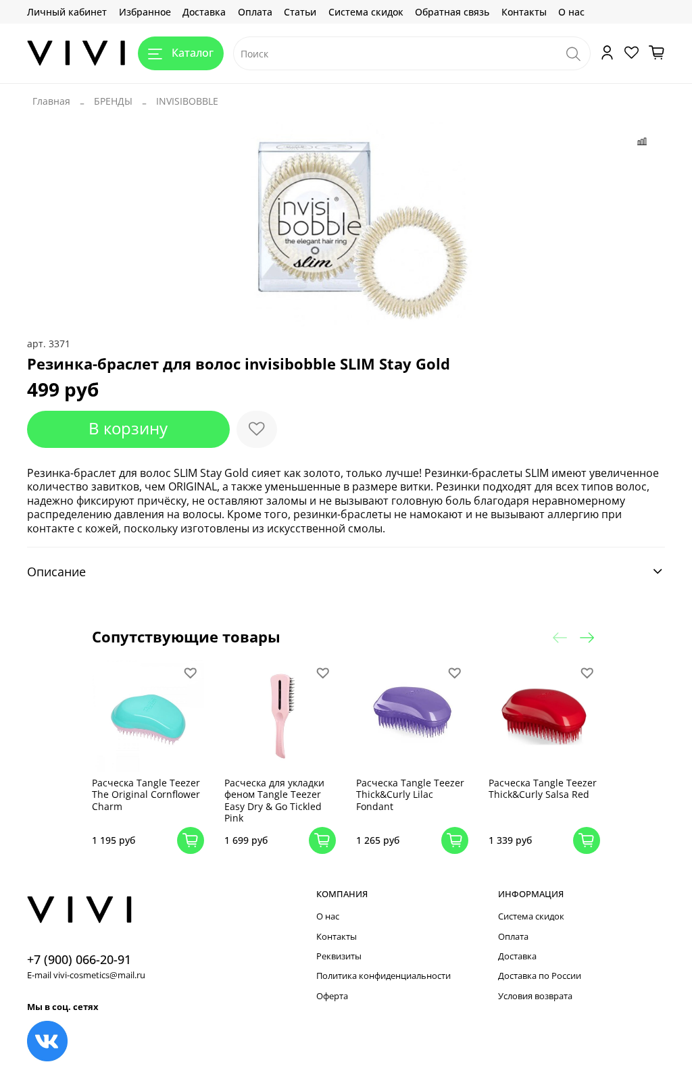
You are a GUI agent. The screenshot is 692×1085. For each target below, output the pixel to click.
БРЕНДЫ (113, 101)
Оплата (255, 11)
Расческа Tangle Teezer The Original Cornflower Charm (146, 794)
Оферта (332, 996)
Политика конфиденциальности (383, 976)
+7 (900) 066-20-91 (79, 959)
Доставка (204, 11)
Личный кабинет (67, 11)
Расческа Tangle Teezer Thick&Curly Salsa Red (543, 788)
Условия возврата (535, 996)
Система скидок (365, 11)
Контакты (524, 11)
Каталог (193, 52)
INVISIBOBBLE (187, 101)
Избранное (145, 11)
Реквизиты (339, 956)
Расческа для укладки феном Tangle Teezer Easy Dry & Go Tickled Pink (274, 800)
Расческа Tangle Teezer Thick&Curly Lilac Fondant (410, 794)
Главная (51, 101)
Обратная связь (452, 11)
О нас (571, 11)
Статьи (300, 11)
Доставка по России (539, 976)
